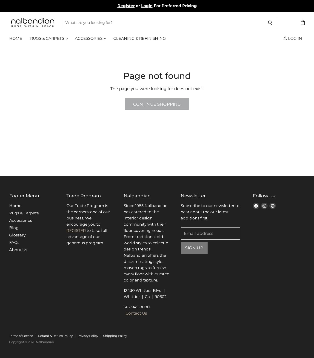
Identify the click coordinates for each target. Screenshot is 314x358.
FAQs (14, 242)
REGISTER (76, 230)
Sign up (194, 247)
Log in (294, 38)
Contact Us (136, 313)
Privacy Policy (88, 336)
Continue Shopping (157, 104)
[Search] (270, 22)
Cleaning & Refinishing (139, 38)
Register (126, 5)
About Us (18, 249)
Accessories (89, 38)
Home (15, 38)
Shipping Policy (115, 336)
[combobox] (163, 22)
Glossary (17, 235)
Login (147, 5)
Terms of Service (21, 336)
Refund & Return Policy (55, 336)
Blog (14, 227)
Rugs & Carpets (47, 38)
